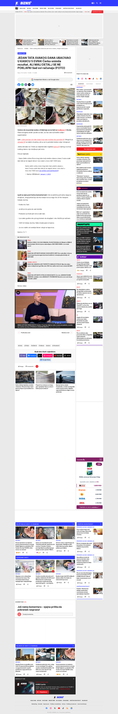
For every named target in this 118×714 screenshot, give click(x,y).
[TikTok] (93, 79)
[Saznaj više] (73, 678)
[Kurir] (23, 3)
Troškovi (34, 345)
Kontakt (40, 704)
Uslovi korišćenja (81, 704)
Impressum (46, 704)
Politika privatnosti (71, 704)
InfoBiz (26, 48)
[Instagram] (82, 79)
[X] (86, 79)
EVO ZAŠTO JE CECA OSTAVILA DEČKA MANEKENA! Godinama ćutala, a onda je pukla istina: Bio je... (83, 11)
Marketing (34, 704)
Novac (20, 345)
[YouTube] (89, 79)
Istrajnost (56, 345)
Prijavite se (43, 692)
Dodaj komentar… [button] (28, 614)
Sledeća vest (65, 332)
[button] (68, 72)
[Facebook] (78, 79)
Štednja (41, 345)
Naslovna (20, 48)
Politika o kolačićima (55, 704)
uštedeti (20, 142)
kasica (55, 147)
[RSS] (97, 79)
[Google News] (101, 79)
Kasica (48, 345)
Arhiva (63, 704)
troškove (61, 130)
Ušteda (26, 345)
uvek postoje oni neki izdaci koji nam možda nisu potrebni (42, 139)
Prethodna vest (25, 332)
